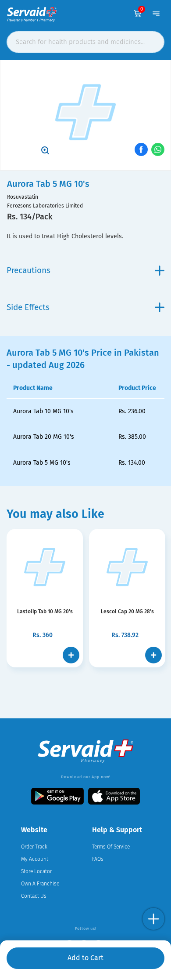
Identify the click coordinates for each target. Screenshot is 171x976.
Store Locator (36, 871)
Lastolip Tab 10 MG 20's (45, 611)
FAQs (97, 859)
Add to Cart (85, 958)
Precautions (28, 270)
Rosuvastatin (22, 197)
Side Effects (28, 307)
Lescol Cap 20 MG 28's (127, 611)
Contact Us (33, 896)
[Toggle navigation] (156, 14)
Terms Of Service (111, 847)
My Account (34, 859)
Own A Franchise (40, 884)
